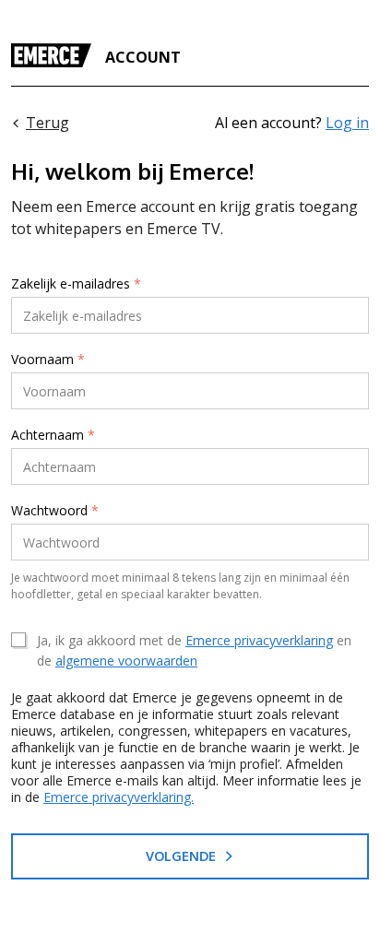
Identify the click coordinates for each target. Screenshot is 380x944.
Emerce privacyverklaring (259, 640)
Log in (347, 122)
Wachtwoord (55, 510)
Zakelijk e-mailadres (76, 284)
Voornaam (48, 359)
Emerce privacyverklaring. (118, 797)
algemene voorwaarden (126, 660)
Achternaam (53, 435)
